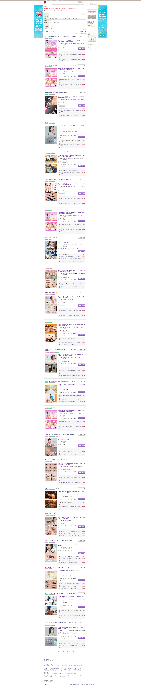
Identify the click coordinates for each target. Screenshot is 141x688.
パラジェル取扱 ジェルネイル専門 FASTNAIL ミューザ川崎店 (57, 179)
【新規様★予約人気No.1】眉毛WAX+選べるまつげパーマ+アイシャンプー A (70, 483)
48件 (63, 578)
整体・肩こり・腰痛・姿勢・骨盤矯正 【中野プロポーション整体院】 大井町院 (61, 593)
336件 (74, 221)
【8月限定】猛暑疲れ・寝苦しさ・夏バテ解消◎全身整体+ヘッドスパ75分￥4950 (71, 173)
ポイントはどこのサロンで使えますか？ (92, 50)
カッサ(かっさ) (53, 668)
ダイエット (72, 670)
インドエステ (45, 667)
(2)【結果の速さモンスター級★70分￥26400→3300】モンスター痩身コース (71, 343)
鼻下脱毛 (81, 665)
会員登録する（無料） (92, 13)
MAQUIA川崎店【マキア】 (50, 292)
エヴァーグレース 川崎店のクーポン (64, 254)
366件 (74, 471)
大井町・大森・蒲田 (46, 660)
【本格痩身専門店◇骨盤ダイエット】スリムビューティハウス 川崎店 (61, 36)
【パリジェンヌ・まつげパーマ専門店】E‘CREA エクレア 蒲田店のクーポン (70, 556)
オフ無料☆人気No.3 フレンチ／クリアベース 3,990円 (68, 454)
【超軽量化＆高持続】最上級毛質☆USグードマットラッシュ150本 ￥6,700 (71, 316)
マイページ (92, 1)
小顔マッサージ (70, 669)
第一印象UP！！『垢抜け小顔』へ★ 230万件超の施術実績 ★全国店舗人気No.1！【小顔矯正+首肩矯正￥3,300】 (71, 97)
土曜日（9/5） (65, 18)
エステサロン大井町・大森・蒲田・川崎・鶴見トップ (69, 5)
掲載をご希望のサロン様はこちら (91, 684)
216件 (74, 333)
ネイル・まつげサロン (68, 3)
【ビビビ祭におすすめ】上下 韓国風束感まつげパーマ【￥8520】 (70, 560)
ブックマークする (82, 36)
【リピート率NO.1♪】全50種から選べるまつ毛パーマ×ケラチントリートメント (71, 478)
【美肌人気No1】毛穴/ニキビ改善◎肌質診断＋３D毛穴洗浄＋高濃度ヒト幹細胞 (71, 257)
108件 (64, 636)
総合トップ (45, 5)
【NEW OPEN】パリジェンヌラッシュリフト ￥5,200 (68, 586)
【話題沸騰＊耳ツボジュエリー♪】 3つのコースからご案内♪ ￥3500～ (70, 286)
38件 (63, 392)
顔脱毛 (78, 665)
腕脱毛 (72, 665)
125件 (64, 499)
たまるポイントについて (91, 21)
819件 (74, 279)
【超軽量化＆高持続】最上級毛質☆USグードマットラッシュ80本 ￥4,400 (71, 311)
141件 (74, 392)
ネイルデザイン (90, 32)
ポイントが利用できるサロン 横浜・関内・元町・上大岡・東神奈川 (67, 675)
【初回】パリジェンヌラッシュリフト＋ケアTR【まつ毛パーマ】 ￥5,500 (71, 534)
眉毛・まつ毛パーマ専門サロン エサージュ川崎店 (55, 459)
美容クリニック (93, 3)
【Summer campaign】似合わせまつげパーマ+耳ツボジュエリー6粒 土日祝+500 (71, 284)
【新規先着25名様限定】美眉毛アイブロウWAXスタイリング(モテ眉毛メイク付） (71, 371)
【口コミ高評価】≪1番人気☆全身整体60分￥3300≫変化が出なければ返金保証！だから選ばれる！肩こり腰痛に (71, 156)
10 (70, 651)
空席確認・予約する (82, 48)
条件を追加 (51, 25)
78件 (73, 636)
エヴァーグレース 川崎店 (50, 237)
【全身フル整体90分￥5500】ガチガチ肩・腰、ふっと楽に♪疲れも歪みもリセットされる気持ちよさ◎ (71, 597)
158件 (64, 525)
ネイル (48, 673)
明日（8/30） (60, 18)
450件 (64, 471)
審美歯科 (72, 673)
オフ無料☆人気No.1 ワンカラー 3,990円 (66, 451)
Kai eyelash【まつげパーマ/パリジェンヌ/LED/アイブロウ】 (57, 567)
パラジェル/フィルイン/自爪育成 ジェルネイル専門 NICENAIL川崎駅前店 (59, 434)
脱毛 (44, 665)
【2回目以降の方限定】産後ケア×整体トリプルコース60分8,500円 (70, 399)
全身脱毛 (65, 665)
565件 (74, 164)
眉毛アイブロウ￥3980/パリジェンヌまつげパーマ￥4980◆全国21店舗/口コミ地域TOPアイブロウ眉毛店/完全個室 (71, 355)
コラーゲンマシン (62, 670)
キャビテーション (56, 670)
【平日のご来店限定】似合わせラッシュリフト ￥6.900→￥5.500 (70, 643)
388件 (64, 279)
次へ (84, 31)
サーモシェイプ (46, 670)
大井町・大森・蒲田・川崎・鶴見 (48, 681)
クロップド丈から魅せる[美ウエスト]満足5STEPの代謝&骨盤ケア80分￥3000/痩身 (71, 60)
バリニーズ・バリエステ (52, 667)
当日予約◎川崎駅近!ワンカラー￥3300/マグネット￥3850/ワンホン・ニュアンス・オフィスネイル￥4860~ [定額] (71, 184)
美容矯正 (53, 669)
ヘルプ (96, 1)
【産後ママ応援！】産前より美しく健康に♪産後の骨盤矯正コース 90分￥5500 (71, 617)
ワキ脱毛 (47, 665)
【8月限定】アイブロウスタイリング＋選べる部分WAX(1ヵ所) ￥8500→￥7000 (71, 145)
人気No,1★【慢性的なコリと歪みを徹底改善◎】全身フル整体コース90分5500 (71, 613)
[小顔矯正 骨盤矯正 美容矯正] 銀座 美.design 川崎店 (55, 92)
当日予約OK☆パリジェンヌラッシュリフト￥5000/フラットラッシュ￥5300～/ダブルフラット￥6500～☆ (71, 518)
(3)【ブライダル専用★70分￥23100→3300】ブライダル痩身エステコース (71, 344)
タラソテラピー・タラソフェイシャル (75, 667)
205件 (74, 135)
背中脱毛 (69, 665)
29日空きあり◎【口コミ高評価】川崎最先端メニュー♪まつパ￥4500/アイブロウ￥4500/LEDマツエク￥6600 (71, 271)
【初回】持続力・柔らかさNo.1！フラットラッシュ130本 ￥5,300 (70, 535)
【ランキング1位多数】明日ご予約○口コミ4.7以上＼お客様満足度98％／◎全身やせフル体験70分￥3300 (71, 325)
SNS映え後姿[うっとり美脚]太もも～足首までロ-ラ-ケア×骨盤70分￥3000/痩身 (71, 57)
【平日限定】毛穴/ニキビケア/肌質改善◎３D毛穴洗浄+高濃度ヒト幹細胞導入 (71, 261)
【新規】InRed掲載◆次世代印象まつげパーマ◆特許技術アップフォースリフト (71, 376)
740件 (74, 499)
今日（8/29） (55, 18)
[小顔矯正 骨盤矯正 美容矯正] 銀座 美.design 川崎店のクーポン (68, 108)
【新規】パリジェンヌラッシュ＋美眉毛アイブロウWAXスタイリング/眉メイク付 (71, 373)
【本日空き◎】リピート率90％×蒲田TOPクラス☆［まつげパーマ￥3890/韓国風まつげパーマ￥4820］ (71, 545)
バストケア (61, 669)
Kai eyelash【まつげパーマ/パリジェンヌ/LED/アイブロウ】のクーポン (69, 583)
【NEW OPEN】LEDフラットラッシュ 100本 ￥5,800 (68, 588)
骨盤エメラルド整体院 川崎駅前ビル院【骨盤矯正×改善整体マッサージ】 (59, 381)
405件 (64, 363)
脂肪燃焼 (69, 670)
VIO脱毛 (75, 665)
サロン (89, 27)
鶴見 (53, 660)
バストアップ (57, 669)
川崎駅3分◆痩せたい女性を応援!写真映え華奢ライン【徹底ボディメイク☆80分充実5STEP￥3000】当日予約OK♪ (71, 41)
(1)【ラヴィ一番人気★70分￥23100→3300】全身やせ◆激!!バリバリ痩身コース (71, 340)
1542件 (74, 525)
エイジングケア (77, 668)
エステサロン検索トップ (51, 5)
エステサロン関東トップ (58, 5)
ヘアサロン (55, 3)
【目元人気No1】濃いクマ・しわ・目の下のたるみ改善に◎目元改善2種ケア (71, 259)
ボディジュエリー (77, 670)
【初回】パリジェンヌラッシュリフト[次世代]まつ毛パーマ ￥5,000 (70, 531)
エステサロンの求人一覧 (82, 29)
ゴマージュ (62, 667)
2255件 (64, 333)
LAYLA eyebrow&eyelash (50, 266)
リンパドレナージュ (67, 667)
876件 (74, 363)
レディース (80, 1)
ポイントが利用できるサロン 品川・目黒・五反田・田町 (51, 675)
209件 (74, 76)
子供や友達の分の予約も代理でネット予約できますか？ (92, 52)
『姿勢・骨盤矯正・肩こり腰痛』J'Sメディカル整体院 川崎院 (57, 151)
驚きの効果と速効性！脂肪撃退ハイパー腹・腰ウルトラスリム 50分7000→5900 (71, 507)
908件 (64, 221)
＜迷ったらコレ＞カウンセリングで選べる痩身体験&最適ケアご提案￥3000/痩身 (71, 55)
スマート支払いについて (91, 46)
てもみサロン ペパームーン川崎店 (52, 488)
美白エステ (45, 669)
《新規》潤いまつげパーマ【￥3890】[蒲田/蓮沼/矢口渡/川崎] (69, 562)
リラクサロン (81, 3)
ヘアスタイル (62, 3)
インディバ (75, 669)
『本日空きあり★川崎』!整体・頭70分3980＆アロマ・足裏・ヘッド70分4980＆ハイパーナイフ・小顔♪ (71, 492)
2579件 (64, 605)
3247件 (64, 135)
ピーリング (65, 668)
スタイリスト (90, 28)
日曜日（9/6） (70, 18)
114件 (74, 578)
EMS (65, 670)
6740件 (64, 76)
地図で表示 (84, 33)
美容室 (45, 673)
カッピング (61, 668)
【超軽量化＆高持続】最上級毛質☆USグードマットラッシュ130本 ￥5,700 (71, 313)
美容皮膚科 (68, 673)
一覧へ (84, 79)
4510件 (64, 164)
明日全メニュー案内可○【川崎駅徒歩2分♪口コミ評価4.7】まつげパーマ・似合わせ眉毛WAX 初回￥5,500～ (71, 464)
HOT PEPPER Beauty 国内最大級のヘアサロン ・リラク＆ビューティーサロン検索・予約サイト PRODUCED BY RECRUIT (47, 2)
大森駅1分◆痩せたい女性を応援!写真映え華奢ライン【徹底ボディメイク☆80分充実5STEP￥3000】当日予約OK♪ (71, 69)
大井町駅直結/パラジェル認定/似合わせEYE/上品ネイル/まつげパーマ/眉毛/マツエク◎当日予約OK (71, 628)
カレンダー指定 (75, 18)
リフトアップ (65, 669)
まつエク (51, 673)
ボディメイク (49, 669)
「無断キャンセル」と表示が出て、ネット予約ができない (92, 54)
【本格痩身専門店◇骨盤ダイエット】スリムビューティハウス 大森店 (61, 65)
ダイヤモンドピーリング (71, 668)
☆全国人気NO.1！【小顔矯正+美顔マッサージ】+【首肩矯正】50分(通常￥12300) (71, 111)
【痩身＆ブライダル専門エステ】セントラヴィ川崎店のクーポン (68, 338)
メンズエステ (82, 670)
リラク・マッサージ (55, 673)
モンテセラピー (58, 667)
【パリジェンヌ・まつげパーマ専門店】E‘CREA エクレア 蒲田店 (58, 540)
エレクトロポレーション (81, 669)
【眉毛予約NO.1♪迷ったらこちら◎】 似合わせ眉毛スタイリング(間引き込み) (71, 480)
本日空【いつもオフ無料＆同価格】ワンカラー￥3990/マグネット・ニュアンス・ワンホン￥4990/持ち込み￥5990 (71, 439)
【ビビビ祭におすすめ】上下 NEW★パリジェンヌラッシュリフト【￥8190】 (71, 559)
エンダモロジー (51, 670)
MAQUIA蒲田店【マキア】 (50, 513)
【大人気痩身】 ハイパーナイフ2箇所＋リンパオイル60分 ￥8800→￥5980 (71, 504)
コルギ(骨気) (57, 668)
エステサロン (87, 3)
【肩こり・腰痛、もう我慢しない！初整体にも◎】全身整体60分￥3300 (70, 615)
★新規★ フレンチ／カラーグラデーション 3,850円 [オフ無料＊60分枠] (71, 201)
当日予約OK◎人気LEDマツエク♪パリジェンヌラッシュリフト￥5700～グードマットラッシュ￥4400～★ (71, 297)
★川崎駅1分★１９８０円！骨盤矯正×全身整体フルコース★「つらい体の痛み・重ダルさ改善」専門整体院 (71, 385)
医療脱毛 (75, 673)
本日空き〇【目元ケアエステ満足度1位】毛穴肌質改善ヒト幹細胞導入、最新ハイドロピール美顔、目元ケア (71, 242)
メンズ (84, 1)
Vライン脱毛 (51, 665)
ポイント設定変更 (90, 23)
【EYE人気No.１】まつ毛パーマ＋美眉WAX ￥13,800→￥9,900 (69, 645)
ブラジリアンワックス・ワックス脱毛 (58, 665)
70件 (73, 605)
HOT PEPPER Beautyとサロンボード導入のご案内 (77, 684)
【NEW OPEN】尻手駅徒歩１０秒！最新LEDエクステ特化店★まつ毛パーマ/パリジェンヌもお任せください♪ (71, 571)
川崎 (50, 660)
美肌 (80, 668)
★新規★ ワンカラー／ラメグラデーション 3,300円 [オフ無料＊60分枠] (71, 199)
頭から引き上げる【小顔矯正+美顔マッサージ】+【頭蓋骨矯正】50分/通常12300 (71, 113)
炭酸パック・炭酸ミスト (47, 668)
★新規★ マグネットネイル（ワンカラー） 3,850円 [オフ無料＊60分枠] (71, 204)
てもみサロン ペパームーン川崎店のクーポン (65, 502)
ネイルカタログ (74, 3)
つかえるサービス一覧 (91, 22)
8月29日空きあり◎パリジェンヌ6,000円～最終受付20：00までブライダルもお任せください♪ (71, 126)
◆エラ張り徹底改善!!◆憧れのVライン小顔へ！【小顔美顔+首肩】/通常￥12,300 (71, 116)
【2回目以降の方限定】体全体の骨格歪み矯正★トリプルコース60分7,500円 (71, 402)
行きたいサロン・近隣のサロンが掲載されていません (92, 48)
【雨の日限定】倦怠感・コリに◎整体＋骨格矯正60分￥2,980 (69, 170)
